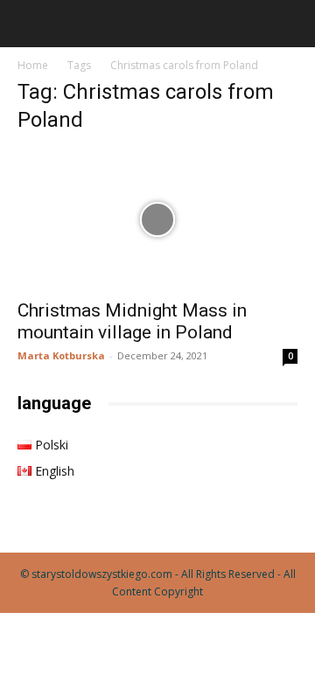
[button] (30, 23)
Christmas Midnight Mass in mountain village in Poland (132, 321)
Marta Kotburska (61, 355)
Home (33, 65)
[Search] (290, 23)
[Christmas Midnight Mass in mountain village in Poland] (158, 219)
